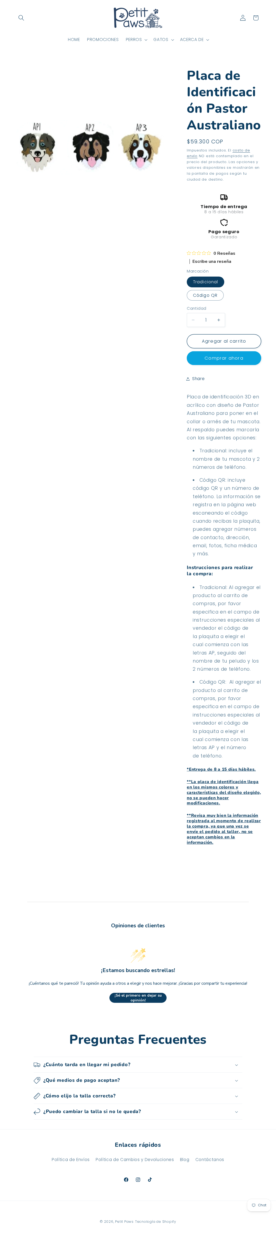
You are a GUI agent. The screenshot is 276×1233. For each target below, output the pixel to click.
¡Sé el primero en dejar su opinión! (138, 998)
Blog (184, 1159)
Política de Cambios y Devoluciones (135, 1159)
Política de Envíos (71, 1159)
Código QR (205, 295)
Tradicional (205, 282)
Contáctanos (209, 1159)
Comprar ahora (224, 358)
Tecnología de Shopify (155, 1221)
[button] (21, 17)
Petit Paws (124, 1221)
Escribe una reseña (211, 261)
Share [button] (198, 378)
